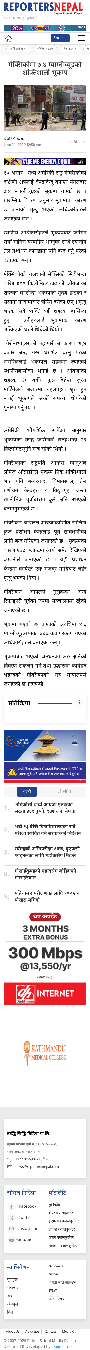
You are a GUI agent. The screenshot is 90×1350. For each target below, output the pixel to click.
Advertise (32, 1331)
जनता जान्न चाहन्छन (62, 1282)
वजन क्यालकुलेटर (61, 1237)
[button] (81, 38)
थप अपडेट (45, 917)
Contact (50, 1331)
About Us (12, 1331)
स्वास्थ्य (53, 1274)
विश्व (10, 1312)
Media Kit (69, 1331)
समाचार (12, 1288)
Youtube (23, 1240)
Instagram (27, 1229)
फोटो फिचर (56, 1299)
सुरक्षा (53, 1291)
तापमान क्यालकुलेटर (63, 1246)
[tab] (27, 792)
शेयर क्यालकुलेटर (61, 1213)
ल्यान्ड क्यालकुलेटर (62, 1229)
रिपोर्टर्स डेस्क (14, 139)
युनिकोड (54, 1205)
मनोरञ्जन (56, 1266)
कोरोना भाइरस (45, 48)
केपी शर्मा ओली (18, 48)
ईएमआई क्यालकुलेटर (64, 1221)
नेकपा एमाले (70, 48)
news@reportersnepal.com (37, 1167)
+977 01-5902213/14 (31, 1159)
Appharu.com (63, 1346)
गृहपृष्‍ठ (12, 1279)
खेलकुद (12, 1304)
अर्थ (9, 1296)
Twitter (24, 1217)
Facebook (28, 1206)
